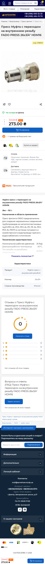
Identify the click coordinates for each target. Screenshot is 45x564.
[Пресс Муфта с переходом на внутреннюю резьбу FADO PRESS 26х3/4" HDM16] (22, 71)
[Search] (35, 3)
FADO (16, 423)
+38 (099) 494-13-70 (33, 16)
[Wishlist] (9, 104)
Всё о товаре (9, 9)
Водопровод (6, 423)
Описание (24, 9)
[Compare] (4, 104)
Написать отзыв (22, 336)
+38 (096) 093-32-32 (33, 14)
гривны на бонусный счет (18, 136)
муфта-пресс (25, 423)
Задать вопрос (14, 402)
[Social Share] (41, 104)
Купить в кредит (31, 145)
